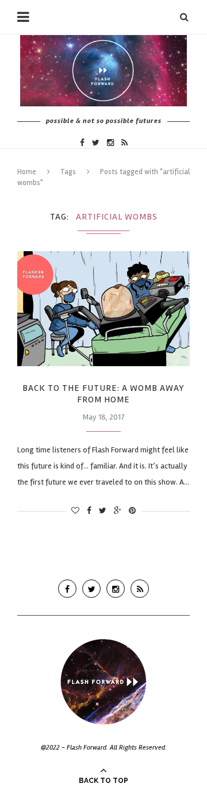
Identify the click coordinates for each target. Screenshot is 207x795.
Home (26, 171)
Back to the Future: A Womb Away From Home (103, 393)
